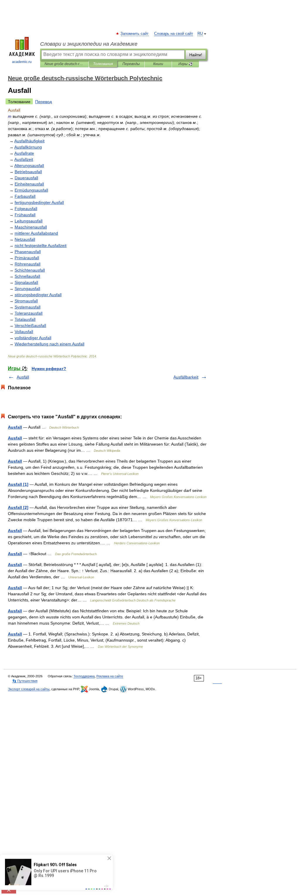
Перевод (43, 101)
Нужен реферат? (49, 368)
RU (200, 34)
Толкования (103, 64)
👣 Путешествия (25, 681)
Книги (158, 64)
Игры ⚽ (185, 64)
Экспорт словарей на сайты (29, 689)
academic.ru (22, 62)
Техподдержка (84, 676)
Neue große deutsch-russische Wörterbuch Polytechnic (64, 64)
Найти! (195, 54)
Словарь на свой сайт (173, 34)
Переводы (131, 64)
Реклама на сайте (109, 676)
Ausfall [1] (18, 484)
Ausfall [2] (18, 507)
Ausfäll (23, 377)
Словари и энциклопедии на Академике (88, 44)
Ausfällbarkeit (185, 377)
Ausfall (15, 427)
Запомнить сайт (135, 34)
